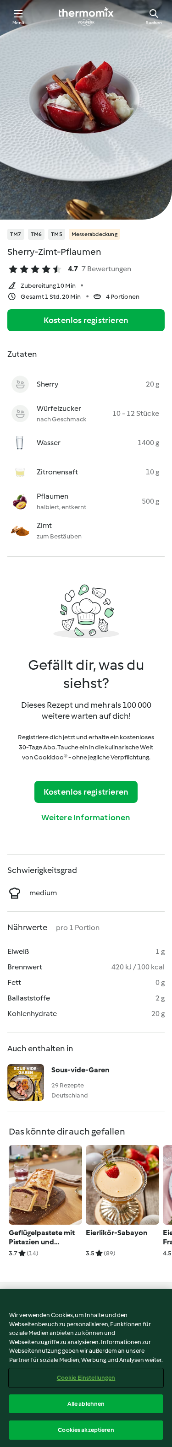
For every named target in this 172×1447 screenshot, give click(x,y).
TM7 (16, 234)
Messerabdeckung (94, 234)
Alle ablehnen (86, 1403)
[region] (86, 1368)
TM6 (36, 234)
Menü (18, 23)
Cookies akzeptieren (86, 1429)
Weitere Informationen (85, 817)
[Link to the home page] (86, 16)
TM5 (56, 234)
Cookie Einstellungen (86, 1377)
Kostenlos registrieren (86, 320)
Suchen (154, 23)
